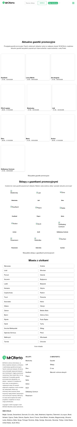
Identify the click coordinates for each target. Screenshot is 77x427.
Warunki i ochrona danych (58, 372)
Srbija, (37, 420)
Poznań (6, 275)
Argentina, (49, 414)
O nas (52, 368)
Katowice (7, 288)
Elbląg (42, 328)
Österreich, (57, 414)
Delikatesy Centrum (7, 169)
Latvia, (5, 420)
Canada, (10, 414)
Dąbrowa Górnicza (10, 333)
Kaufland (4, 78)
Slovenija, (55, 420)
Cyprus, (11, 417)
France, (37, 417)
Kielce (42, 302)
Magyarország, (60, 417)
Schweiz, (6, 417)
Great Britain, (44, 417)
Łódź (5, 270)
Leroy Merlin (30, 78)
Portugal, (25, 420)
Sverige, (42, 420)
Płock (42, 333)
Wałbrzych (7, 337)
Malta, (15, 420)
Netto (28, 139)
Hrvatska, (52, 417)
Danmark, (25, 414)
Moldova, (10, 420)
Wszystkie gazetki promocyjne (38, 175)
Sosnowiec (7, 302)
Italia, (37, 414)
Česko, (16, 417)
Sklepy (52, 364)
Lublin (6, 284)
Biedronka (30, 108)
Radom (42, 293)
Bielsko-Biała (44, 310)
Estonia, (21, 417)
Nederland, (42, 414)
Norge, (20, 420)
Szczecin (7, 279)
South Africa (16, 423)
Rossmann (29, 395)
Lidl (53, 108)
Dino (2, 139)
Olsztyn (42, 306)
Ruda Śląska (44, 319)
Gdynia (42, 288)
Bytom (6, 315)
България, (64, 414)
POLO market (5, 108)
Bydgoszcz (43, 279)
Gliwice (6, 306)
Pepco (28, 376)
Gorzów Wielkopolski (10, 328)
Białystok (43, 284)
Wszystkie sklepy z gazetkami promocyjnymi (38, 253)
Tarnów (6, 342)
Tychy (42, 324)
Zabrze (6, 310)
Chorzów (43, 342)
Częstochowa (8, 293)
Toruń (6, 297)
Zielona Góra (44, 315)
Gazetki (52, 361)
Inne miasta (38, 346)
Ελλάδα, (31, 414)
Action (53, 139)
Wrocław (43, 270)
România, (31, 420)
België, (5, 414)
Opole (6, 324)
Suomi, (32, 417)
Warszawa (7, 266)
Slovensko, (48, 420)
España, (27, 417)
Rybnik (6, 319)
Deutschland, (17, 414)
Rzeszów (43, 297)
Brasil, (70, 414)
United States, (68, 420)
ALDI (27, 388)
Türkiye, (61, 420)
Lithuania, (68, 417)
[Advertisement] (38, 23)
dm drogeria (55, 78)
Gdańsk (42, 275)
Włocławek (43, 337)
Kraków (42, 266)
